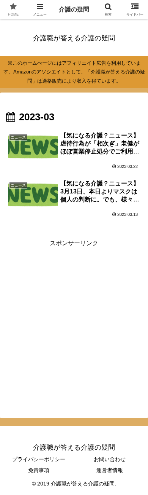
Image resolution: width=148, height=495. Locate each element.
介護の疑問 (74, 9)
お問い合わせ (110, 459)
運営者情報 (109, 470)
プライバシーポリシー (38, 459)
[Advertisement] (74, 323)
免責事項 (38, 470)
